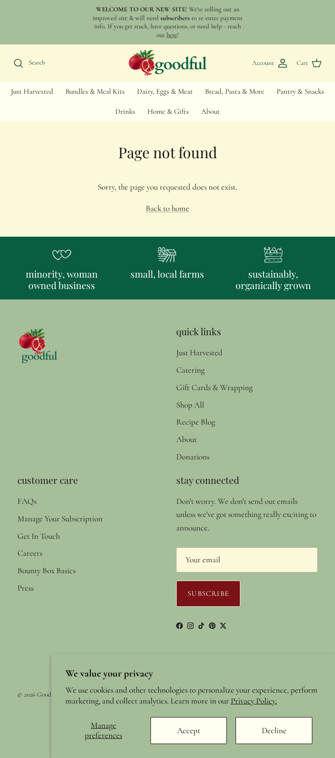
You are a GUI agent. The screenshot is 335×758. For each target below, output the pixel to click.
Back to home (167, 208)
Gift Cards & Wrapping (214, 387)
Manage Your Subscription (60, 518)
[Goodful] (167, 63)
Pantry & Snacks (300, 91)
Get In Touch (38, 536)
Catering (190, 370)
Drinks (125, 111)
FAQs (27, 501)
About (210, 111)
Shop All (190, 405)
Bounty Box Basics (46, 570)
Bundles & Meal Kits (95, 91)
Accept (188, 730)
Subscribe (208, 593)
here (172, 35)
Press (25, 588)
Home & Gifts (168, 111)
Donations (192, 457)
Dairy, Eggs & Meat (165, 91)
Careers (29, 553)
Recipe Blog (195, 422)
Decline (274, 730)
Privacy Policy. (254, 701)
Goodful (47, 694)
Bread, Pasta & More (234, 91)
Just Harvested (32, 91)
